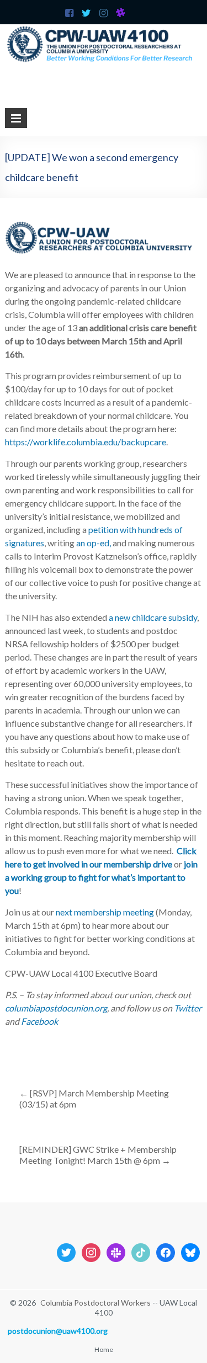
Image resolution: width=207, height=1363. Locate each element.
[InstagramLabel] (91, 1251)
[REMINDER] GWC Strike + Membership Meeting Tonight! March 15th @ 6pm (98, 1154)
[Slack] (116, 1251)
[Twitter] (66, 1251)
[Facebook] (165, 1251)
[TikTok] (140, 1251)
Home (103, 1349)
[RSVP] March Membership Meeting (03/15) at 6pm (94, 1098)
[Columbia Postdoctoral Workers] (103, 29)
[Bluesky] (190, 1251)
